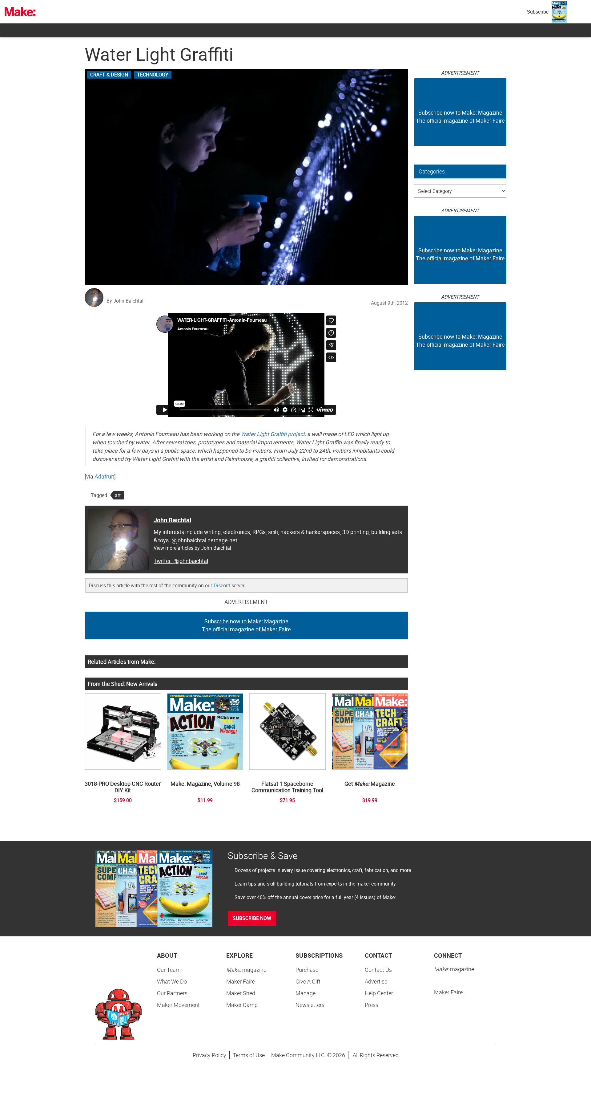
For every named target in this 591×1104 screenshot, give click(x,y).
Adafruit (104, 476)
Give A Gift (308, 981)
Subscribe (538, 11)
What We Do (172, 981)
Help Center (379, 993)
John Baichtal (172, 520)
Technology (152, 74)
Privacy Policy (209, 1055)
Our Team (169, 969)
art (118, 495)
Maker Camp (242, 1004)
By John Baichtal (125, 300)
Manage (306, 993)
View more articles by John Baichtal (192, 547)
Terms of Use (249, 1055)
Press (371, 1004)
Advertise (376, 981)
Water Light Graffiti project (273, 434)
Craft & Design (109, 74)
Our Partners (172, 993)
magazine (246, 969)
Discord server (229, 585)
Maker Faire (240, 981)
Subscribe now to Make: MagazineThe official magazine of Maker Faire (246, 625)
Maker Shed (240, 993)
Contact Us (378, 969)
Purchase (307, 969)
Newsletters (310, 1004)
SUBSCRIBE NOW (252, 918)
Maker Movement (178, 1004)
